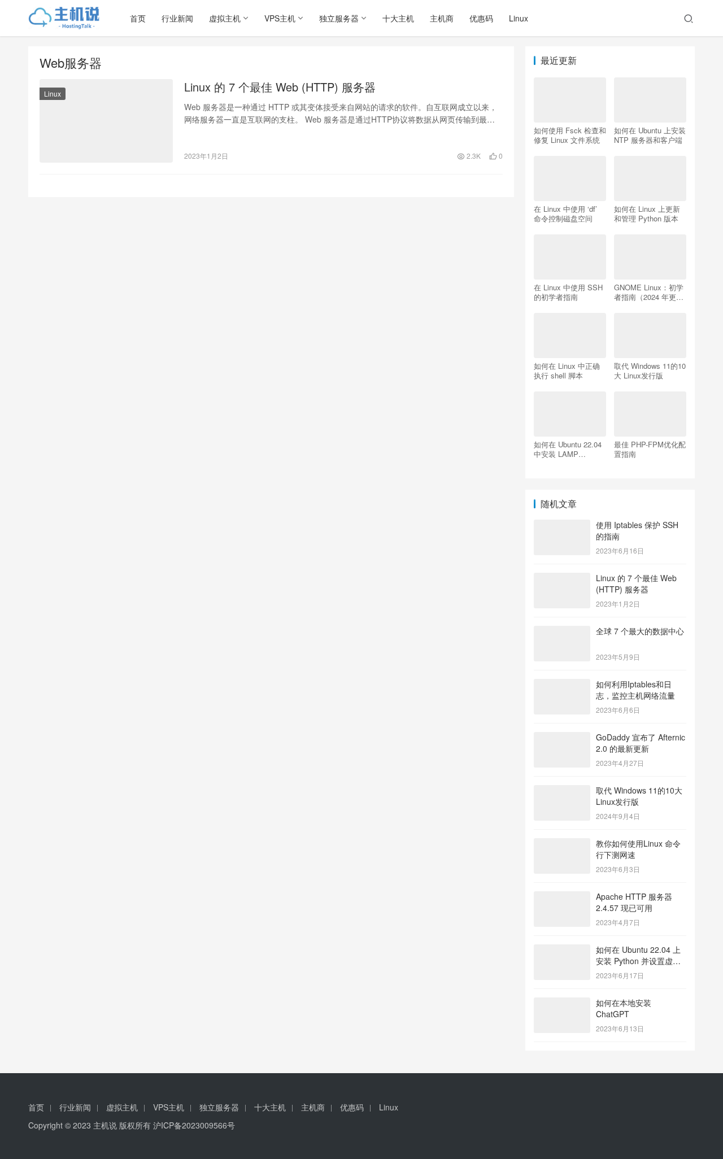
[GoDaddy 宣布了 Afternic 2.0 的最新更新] (562, 738)
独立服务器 (339, 18)
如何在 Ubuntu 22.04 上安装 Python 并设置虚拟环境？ (638, 960)
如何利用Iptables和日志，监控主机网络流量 (635, 689)
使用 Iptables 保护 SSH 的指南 (637, 530)
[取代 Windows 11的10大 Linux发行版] (562, 791)
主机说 (105, 1125)
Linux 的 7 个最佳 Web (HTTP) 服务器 (280, 87)
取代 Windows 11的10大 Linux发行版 (650, 370)
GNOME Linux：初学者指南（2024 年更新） (648, 292)
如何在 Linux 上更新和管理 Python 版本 (647, 213)
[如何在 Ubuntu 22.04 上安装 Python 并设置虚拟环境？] (562, 950)
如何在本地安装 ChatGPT (623, 1008)
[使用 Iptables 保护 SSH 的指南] (562, 525)
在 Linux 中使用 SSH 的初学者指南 (568, 292)
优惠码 (481, 18)
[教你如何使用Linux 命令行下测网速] (562, 844)
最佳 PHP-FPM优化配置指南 (650, 449)
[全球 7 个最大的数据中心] (562, 632)
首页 (138, 18)
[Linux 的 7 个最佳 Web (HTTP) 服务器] (106, 121)
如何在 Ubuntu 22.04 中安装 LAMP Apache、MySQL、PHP (568, 449)
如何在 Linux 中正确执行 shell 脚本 (567, 370)
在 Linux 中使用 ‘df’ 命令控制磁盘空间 (565, 213)
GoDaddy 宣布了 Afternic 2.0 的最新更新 (640, 742)
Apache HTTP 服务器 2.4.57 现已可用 (634, 902)
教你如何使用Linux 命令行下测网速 (638, 849)
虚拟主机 (225, 18)
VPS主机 (279, 18)
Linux (518, 18)
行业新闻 (177, 18)
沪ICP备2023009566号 (194, 1125)
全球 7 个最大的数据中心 (640, 631)
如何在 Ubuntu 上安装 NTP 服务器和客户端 (650, 135)
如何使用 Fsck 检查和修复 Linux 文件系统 (570, 135)
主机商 (442, 18)
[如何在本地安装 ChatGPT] (562, 1003)
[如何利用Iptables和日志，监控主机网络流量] (562, 685)
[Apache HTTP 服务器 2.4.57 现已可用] (562, 897)
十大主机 (398, 18)
